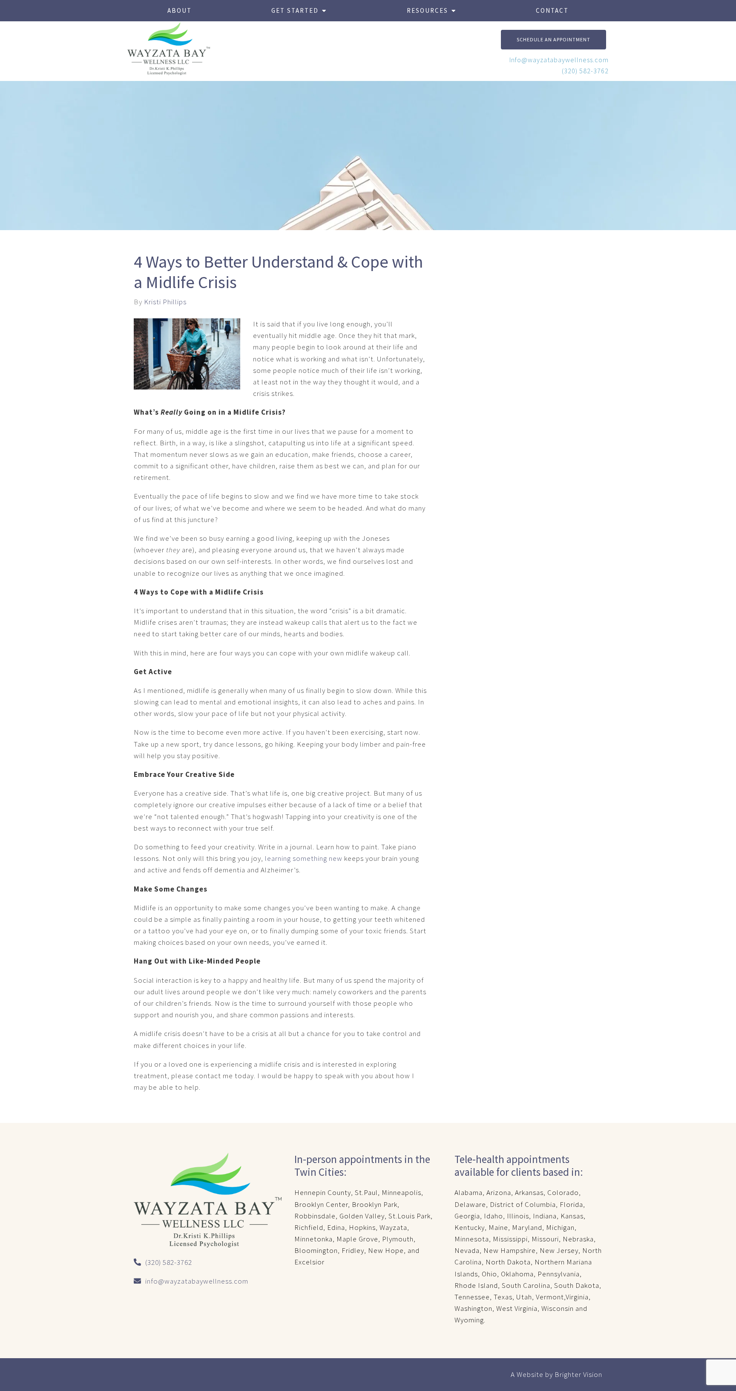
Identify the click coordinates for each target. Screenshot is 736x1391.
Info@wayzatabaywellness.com (559, 59)
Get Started (295, 10)
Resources (427, 10)
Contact (552, 10)
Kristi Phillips (165, 302)
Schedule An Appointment (553, 39)
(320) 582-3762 (585, 70)
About (179, 10)
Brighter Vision (578, 1374)
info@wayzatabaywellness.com (196, 1281)
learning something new (303, 858)
